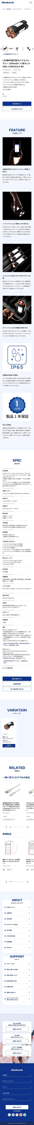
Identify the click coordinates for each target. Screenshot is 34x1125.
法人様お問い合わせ (17, 109)
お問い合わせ (17, 1029)
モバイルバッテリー (7, 69)
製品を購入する (17, 104)
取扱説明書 (17, 684)
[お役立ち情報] (17, 1093)
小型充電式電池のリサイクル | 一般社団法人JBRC (15, 661)
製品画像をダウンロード (11, 54)
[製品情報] (17, 1075)
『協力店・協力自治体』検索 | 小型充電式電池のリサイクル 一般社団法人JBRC (16, 644)
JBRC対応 (14, 72)
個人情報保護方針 (17, 1111)
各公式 (9, 745)
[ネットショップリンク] (17, 1099)
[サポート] (17, 1087)
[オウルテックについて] (17, 1081)
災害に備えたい (6, 72)
